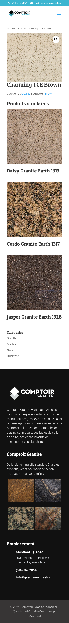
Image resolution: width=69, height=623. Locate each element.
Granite (11, 338)
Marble (11, 344)
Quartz (21, 28)
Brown (49, 93)
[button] (56, 39)
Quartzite (13, 356)
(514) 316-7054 (19, 3)
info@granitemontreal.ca (33, 577)
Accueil (11, 28)
